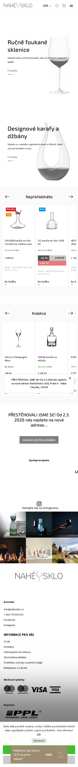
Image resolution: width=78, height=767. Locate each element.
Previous (8, 196)
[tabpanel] (19, 246)
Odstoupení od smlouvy (17, 652)
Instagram (9, 625)
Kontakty (9, 647)
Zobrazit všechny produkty (39, 440)
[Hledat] (57, 5)
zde (39, 734)
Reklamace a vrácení (15, 668)
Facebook (9, 620)
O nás (7, 642)
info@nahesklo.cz (14, 609)
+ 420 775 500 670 (13, 615)
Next (71, 196)
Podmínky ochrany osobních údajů (23, 663)
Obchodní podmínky (15, 657)
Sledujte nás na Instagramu (40, 508)
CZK (45, 5)
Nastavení (39, 740)
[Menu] (71, 5)
